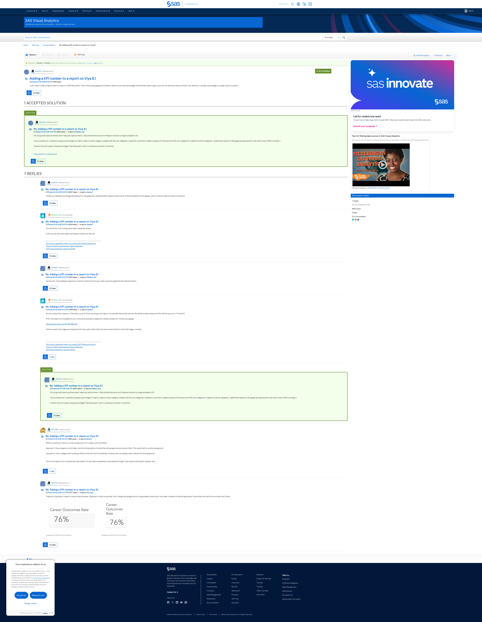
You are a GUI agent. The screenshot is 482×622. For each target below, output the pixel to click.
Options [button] (32, 55)
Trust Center (213, 614)
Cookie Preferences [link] (173, 614)
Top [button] (30, 559)
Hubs (130, 11)
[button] (27, 78)
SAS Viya (86, 11)
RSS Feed (81, 55)
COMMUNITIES (191, 4)
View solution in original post (45, 154)
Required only (38, 595)
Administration (102, 11)
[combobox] (185, 37)
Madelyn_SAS (80, 132)
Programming (57, 11)
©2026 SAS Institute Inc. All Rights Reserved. (237, 614)
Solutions (118, 11)
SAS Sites (310, 4)
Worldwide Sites (298, 4)
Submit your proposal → (365, 126)
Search (292, 4)
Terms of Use (200, 614)
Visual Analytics (49, 45)
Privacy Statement (186, 614)
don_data (54, 429)
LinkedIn (177, 602)
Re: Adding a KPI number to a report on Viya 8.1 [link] (77, 45)
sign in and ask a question (92, 63)
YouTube (181, 602)
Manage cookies (30, 603)
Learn (44, 11)
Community (30, 11)
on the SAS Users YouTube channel (377, 188)
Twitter (172, 602)
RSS (186, 602)
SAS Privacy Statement (41, 578)
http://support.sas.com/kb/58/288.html (61, 324)
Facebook (168, 602)
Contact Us (304, 4)
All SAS (282, 4)
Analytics (72, 11)
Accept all (21, 595)
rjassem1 (38, 71)
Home (25, 45)
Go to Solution (324, 71)
